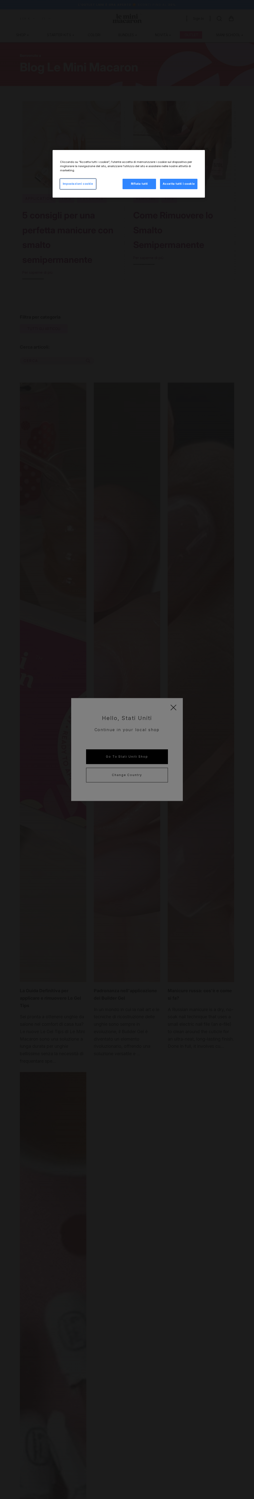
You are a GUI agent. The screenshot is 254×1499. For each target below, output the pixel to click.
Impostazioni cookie (78, 183)
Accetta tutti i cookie (179, 183)
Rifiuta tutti (139, 183)
